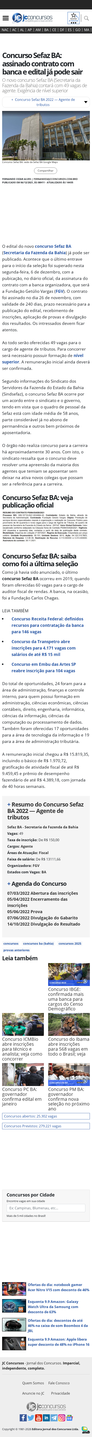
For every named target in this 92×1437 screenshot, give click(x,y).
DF (62, 29)
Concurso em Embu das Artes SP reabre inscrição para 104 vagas (44, 667)
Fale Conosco (59, 1383)
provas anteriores (16, 950)
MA (86, 29)
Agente (27, 846)
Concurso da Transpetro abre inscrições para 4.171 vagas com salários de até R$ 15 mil (44, 648)
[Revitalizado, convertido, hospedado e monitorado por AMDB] (86, 1429)
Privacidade (60, 1393)
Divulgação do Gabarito (42, 918)
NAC (5, 29)
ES (70, 29)
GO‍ (77, 29)
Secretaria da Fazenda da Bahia (34, 252)
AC (14, 29)
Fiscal (44, 852)
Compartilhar (45, 170)
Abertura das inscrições (42, 893)
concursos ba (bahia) (38, 943)
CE (54, 29)
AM (38, 29)
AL (22, 29)
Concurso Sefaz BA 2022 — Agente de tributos (43, 102)
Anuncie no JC (33, 1393)
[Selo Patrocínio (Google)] (73, 17)
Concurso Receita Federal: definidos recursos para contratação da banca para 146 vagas (48, 625)
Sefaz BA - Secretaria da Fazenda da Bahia (42, 827)
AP (30, 29)
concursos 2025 (70, 943)
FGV (59, 291)
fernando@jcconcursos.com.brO (56, 179)
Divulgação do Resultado (43, 924)
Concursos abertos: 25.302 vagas (30, 1116)
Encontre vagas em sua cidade (26, 1201)
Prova (24, 911)
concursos (10, 943)
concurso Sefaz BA (53, 246)
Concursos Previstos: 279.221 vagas (32, 1126)
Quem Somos (33, 1383)
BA (46, 29)
